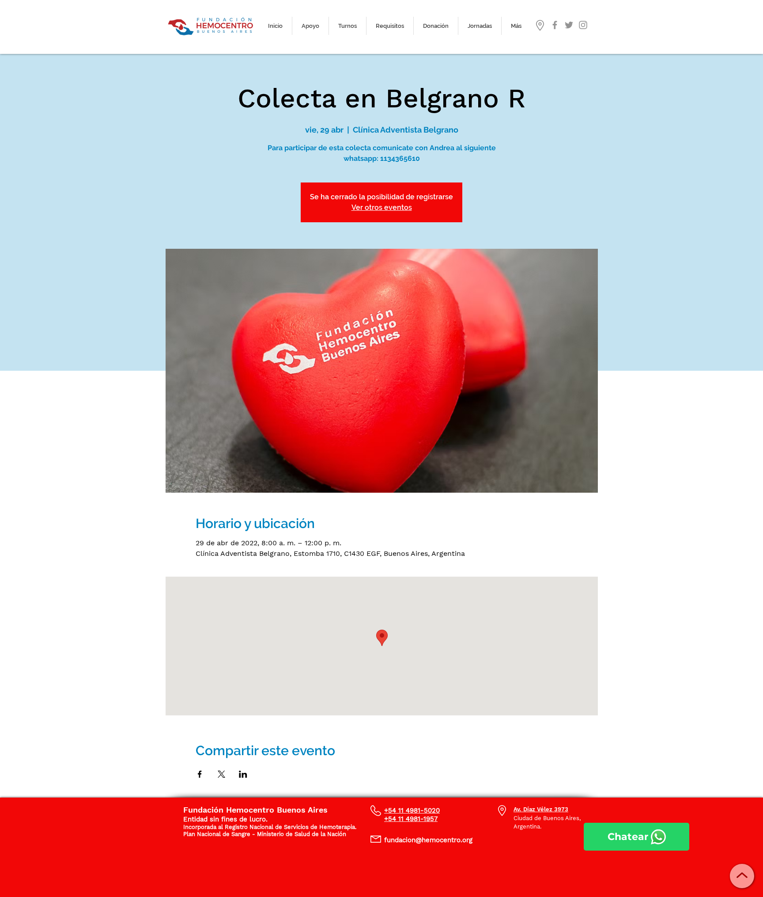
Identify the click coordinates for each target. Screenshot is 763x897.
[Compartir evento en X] (221, 774)
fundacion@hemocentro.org (428, 840)
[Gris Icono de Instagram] (583, 24)
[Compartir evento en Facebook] (200, 774)
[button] (347, 26)
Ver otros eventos (381, 207)
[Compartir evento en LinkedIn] (243, 774)
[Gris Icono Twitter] (568, 24)
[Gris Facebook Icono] (554, 24)
